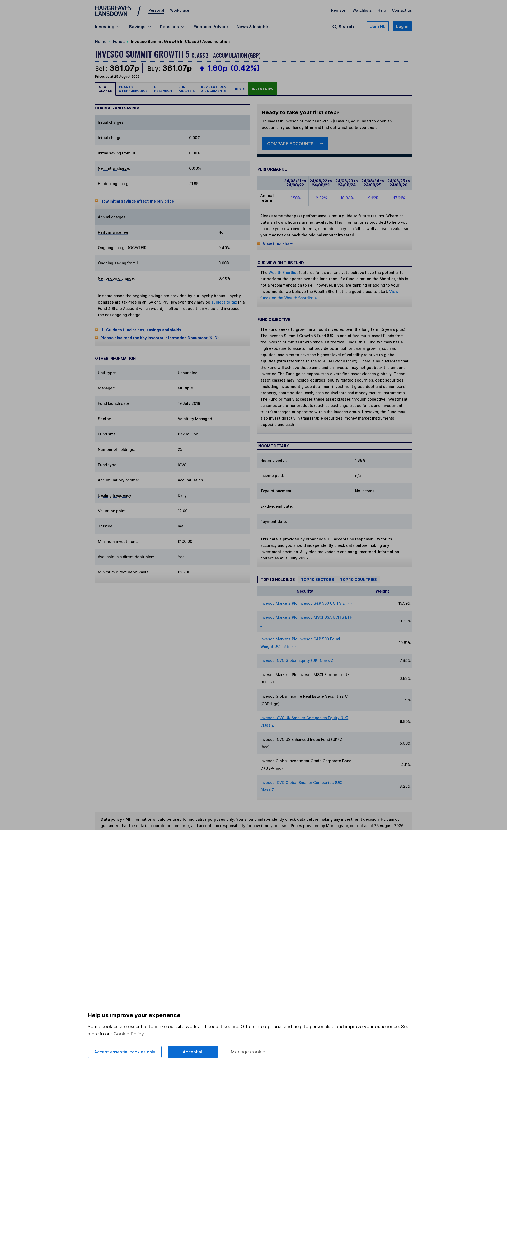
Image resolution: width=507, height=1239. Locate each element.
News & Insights (253, 26)
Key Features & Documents (214, 89)
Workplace (179, 10)
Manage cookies (249, 1051)
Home (100, 41)
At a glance (105, 89)
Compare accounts (290, 143)
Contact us (402, 10)
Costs (239, 89)
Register (339, 10)
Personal (156, 10)
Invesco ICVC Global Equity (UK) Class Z (296, 660)
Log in (402, 26)
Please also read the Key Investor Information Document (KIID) (159, 338)
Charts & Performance (133, 89)
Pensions (169, 26)
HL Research (163, 89)
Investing (104, 26)
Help (382, 10)
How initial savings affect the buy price (137, 201)
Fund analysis (187, 89)
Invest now (262, 89)
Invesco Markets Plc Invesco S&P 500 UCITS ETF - (306, 603)
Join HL (378, 26)
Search (346, 26)
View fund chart (278, 244)
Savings (137, 26)
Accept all (192, 1051)
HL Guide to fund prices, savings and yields (140, 330)
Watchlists (362, 10)
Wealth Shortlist (283, 272)
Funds (119, 41)
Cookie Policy (129, 1033)
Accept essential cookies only (125, 1051)
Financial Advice (211, 26)
